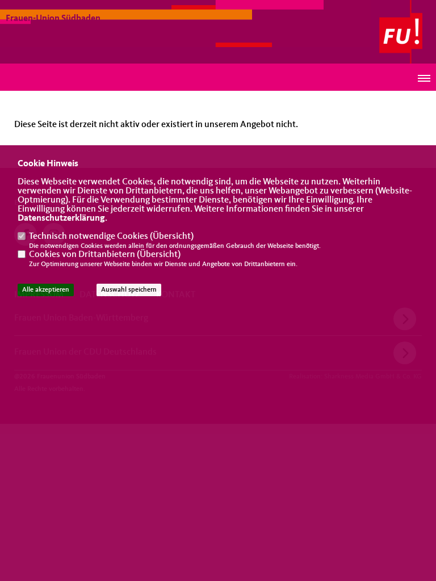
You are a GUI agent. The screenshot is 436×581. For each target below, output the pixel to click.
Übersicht (172, 236)
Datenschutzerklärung (61, 218)
